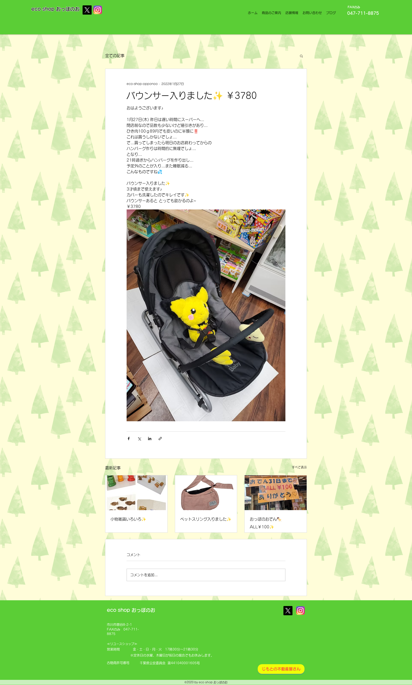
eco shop (43, 9)
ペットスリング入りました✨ (205, 519)
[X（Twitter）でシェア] (139, 438)
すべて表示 (299, 467)
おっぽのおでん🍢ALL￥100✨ (266, 523)
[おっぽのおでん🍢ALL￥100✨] (276, 492)
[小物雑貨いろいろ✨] (136, 492)
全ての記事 (114, 56)
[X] (87, 10)
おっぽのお (68, 9)
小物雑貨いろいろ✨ (128, 519)
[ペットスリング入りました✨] (206, 492)
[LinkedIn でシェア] (150, 438)
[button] (301, 56)
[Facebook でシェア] (129, 438)
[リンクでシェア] (160, 438)
